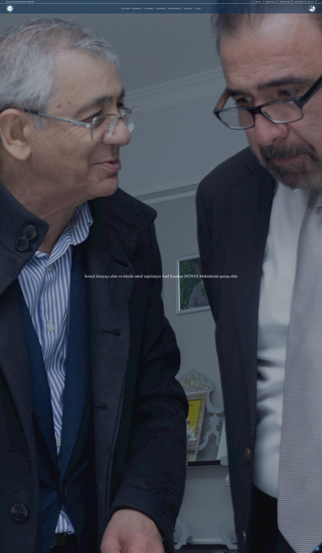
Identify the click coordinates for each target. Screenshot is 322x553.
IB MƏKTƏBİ (160, 8)
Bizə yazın (311, 2)
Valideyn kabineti (284, 2)
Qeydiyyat (258, 2)
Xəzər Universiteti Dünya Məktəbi (20, 2)
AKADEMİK (149, 8)
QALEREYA (188, 8)
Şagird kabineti (270, 2)
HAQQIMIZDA (136, 8)
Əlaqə (198, 8)
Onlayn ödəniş (298, 2)
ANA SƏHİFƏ (125, 8)
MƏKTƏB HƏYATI (174, 8)
